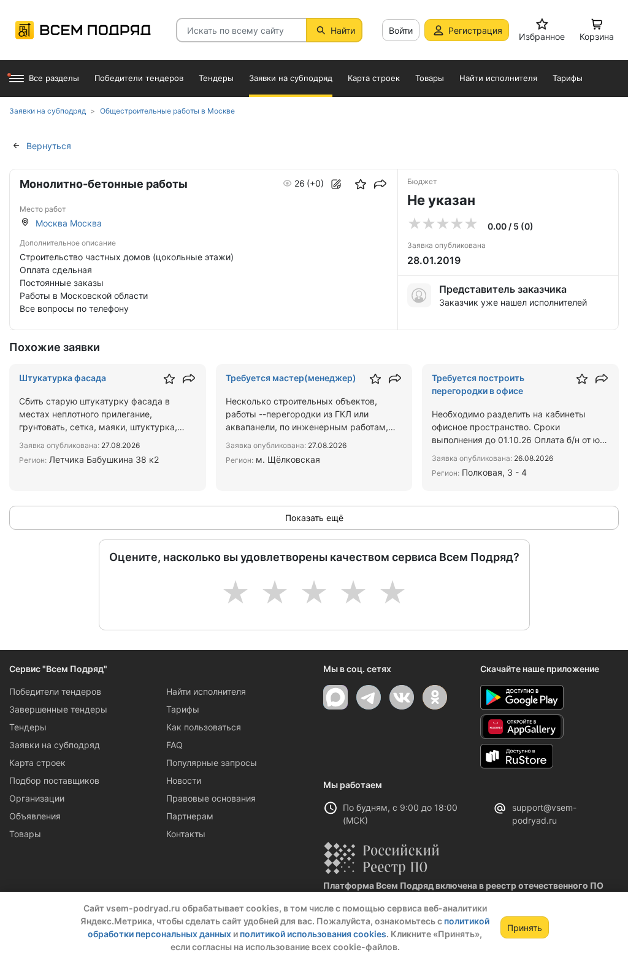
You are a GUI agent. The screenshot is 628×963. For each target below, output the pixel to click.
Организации (36, 798)
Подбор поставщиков (54, 780)
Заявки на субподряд (54, 745)
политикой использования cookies (313, 934)
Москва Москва (69, 223)
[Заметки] (336, 184)
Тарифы (182, 709)
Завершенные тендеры (58, 709)
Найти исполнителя (206, 691)
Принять (524, 927)
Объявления (35, 816)
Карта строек (37, 762)
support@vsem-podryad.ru (544, 814)
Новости (183, 780)
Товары (25, 834)
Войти (401, 30)
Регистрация (475, 30)
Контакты (185, 834)
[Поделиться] (380, 184)
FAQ (174, 745)
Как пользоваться (203, 727)
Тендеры (28, 727)
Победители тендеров (55, 691)
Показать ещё (314, 517)
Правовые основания (211, 798)
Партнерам (189, 816)
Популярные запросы (211, 762)
